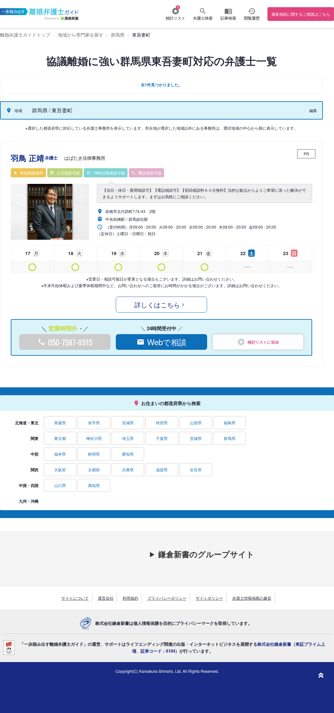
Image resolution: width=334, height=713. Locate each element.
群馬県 (229, 438)
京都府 (94, 469)
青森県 (60, 422)
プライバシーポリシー (167, 598)
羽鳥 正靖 (58, 158)
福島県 (229, 422)
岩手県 (94, 422)
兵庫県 (128, 469)
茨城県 (196, 438)
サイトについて (75, 598)
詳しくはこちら (157, 304)
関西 (34, 470)
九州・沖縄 (28, 501)
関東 (34, 438)
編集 (313, 110)
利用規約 (130, 598)
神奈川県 (94, 438)
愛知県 (128, 454)
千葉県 (162, 438)
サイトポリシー (209, 598)
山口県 (60, 485)
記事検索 (228, 18)
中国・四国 (28, 485)
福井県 (60, 454)
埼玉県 (128, 438)
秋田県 (162, 422)
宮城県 (128, 422)
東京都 (60, 438)
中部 (34, 454)
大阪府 (60, 469)
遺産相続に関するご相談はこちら (300, 14)
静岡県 (94, 454)
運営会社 (106, 598)
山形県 (196, 422)
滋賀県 (162, 469)
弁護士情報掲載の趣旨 (251, 598)
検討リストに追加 (263, 342)
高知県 (94, 485)
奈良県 (196, 469)
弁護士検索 (203, 18)
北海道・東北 (26, 423)
